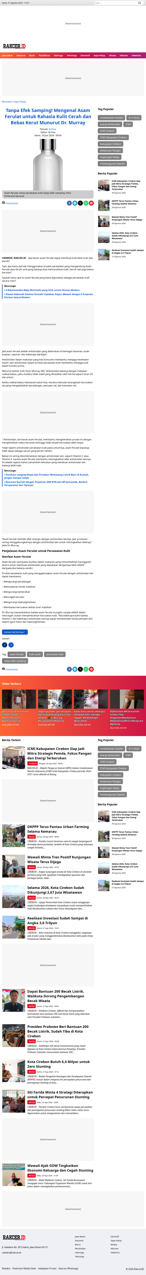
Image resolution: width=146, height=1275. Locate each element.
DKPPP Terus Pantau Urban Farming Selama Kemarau (125, 202)
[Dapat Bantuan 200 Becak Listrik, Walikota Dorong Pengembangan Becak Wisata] (13, 1000)
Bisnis (32, 55)
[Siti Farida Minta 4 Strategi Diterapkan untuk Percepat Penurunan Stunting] (13, 1101)
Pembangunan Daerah (112, 163)
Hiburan (124, 55)
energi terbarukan (110, 124)
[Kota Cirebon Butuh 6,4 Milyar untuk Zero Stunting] (13, 1070)
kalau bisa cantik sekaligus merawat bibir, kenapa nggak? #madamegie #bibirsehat (89, 716)
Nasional (21, 55)
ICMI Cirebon (107, 130)
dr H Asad (134, 117)
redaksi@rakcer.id (11, 1252)
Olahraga (58, 55)
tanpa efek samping (15, 660)
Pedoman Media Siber (24, 1268)
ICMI (128, 124)
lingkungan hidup (109, 157)
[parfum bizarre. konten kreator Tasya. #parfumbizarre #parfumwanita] (19, 699)
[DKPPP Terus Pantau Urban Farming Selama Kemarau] (104, 205)
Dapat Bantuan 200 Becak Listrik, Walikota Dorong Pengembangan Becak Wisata (55, 996)
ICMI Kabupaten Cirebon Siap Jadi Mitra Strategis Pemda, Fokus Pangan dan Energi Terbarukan (126, 185)
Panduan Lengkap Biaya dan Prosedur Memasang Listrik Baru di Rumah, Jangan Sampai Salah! (46, 476)
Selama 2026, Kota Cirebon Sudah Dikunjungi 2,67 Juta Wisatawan (125, 236)
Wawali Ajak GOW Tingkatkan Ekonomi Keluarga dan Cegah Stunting (60, 1168)
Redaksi (6, 1268)
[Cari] (139, 3)
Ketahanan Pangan (110, 150)
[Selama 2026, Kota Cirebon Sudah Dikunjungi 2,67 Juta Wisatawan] (104, 237)
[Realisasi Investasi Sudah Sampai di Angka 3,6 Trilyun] (104, 254)
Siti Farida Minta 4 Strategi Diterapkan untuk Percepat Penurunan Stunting (60, 1094)
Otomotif (85, 55)
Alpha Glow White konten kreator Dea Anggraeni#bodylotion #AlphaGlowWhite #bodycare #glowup (126, 718)
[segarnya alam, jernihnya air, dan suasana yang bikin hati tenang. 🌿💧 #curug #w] (55, 699)
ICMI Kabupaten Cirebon (113, 137)
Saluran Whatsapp (68, 1268)
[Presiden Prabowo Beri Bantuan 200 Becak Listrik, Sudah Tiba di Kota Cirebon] (13, 1035)
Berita (32, 836)
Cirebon (32, 763)
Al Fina (52, 129)
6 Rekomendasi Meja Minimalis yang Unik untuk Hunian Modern (43, 290)
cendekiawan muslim (111, 117)
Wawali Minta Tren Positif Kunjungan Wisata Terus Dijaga (127, 218)
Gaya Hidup (99, 55)
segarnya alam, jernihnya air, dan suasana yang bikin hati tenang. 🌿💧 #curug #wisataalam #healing (55, 716)
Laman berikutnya (14, 632)
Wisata (112, 55)
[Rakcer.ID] (14, 47)
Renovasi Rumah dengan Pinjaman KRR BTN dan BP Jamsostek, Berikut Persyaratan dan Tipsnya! (45, 483)
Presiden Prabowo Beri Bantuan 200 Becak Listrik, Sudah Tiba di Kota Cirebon (58, 1031)
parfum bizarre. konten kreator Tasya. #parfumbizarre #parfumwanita (15, 716)
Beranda (6, 101)
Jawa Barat (7, 55)
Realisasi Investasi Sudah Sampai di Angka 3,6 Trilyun (128, 251)
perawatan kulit (54, 654)
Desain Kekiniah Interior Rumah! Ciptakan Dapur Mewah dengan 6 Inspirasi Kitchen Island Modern (48, 296)
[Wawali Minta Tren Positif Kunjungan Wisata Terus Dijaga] (104, 221)
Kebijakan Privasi (47, 1268)
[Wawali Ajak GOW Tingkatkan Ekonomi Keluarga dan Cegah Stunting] (13, 1174)
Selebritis (136, 55)
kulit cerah (35, 654)
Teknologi (72, 55)
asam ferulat (17, 654)
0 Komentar (11, 203)
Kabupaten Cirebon (110, 144)
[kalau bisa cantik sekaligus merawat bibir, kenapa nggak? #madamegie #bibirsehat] (91, 699)
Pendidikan (44, 55)
